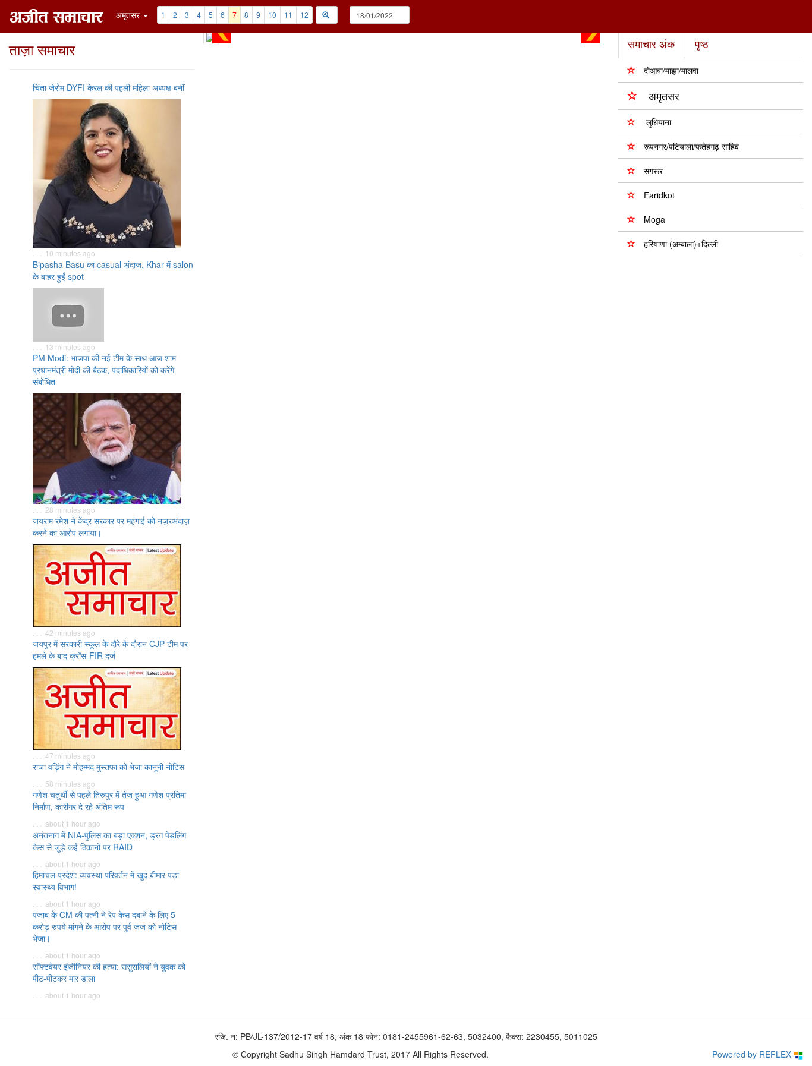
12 (304, 15)
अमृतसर (664, 95)
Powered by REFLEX (753, 1054)
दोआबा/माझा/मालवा (671, 70)
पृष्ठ (702, 43)
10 (272, 15)
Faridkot (659, 195)
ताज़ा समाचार (42, 49)
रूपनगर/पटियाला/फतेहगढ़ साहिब (691, 146)
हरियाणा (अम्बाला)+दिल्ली (681, 244)
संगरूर (653, 170)
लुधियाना (657, 122)
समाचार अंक (651, 43)
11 (288, 15)
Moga (654, 219)
